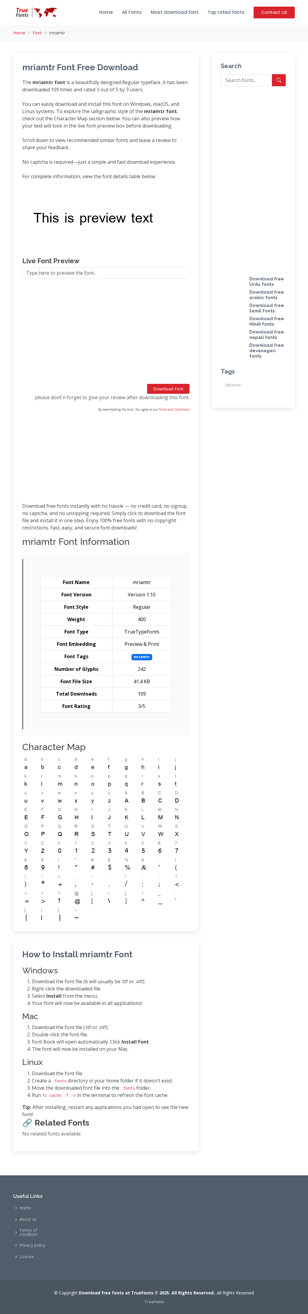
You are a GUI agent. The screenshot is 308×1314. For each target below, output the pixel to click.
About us (28, 1219)
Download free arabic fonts (266, 294)
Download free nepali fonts (266, 334)
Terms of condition (28, 1232)
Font (37, 33)
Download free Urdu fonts (266, 281)
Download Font (168, 389)
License (26, 1257)
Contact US (274, 12)
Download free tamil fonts (266, 308)
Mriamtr (233, 385)
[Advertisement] (105, 333)
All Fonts (132, 12)
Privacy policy (32, 1245)
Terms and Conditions (174, 409)
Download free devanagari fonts (266, 351)
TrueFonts (154, 1301)
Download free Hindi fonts (266, 321)
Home (106, 12)
